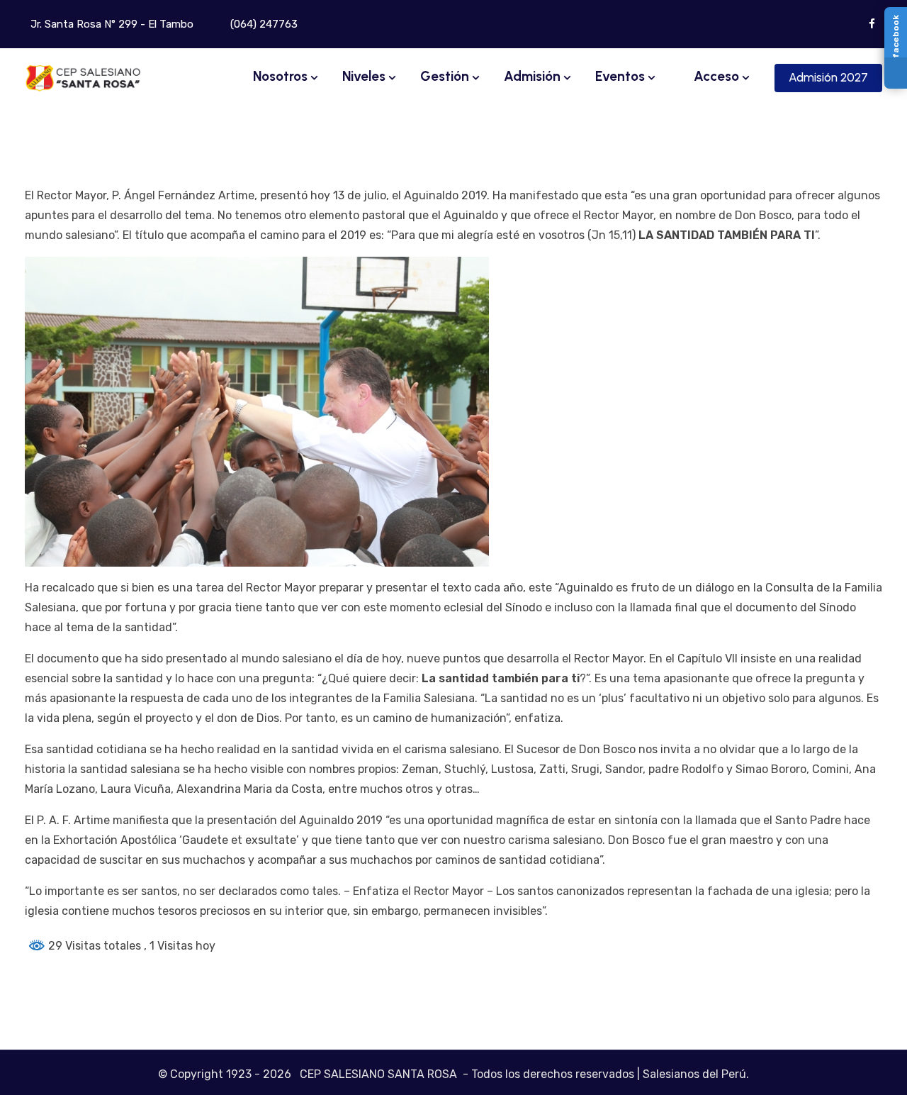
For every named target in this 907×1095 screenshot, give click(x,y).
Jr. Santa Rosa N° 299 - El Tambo (110, 24)
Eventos (620, 76)
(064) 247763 (262, 24)
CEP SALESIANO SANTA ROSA (378, 1074)
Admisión (532, 76)
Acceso (714, 76)
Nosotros (280, 76)
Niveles (363, 76)
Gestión (444, 76)
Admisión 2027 (828, 77)
